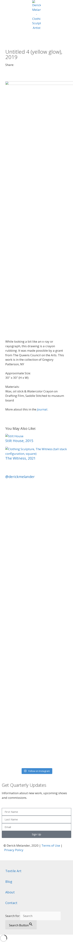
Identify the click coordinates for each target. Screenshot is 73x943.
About (10, 892)
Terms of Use (50, 845)
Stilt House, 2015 (19, 440)
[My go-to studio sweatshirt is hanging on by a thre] (36, 717)
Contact (11, 903)
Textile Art (13, 871)
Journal (42, 409)
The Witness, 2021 (20, 458)
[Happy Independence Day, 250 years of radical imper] (36, 624)
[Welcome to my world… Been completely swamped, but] (36, 659)
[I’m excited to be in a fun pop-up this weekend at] (36, 540)
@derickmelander (20, 476)
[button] (6, 68)
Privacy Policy (13, 850)
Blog (8, 881)
